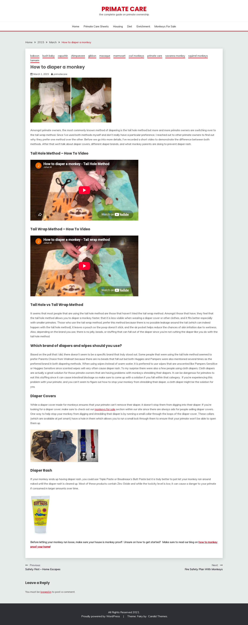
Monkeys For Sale (165, 26)
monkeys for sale (105, 409)
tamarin (34, 60)
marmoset (119, 55)
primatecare (60, 74)
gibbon (92, 55)
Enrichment (143, 26)
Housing (118, 26)
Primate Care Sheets (96, 26)
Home (75, 26)
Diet (129, 26)
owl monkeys (136, 55)
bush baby (49, 55)
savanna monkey (175, 55)
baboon (34, 55)
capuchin (63, 55)
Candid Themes (157, 616)
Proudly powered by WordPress (101, 616)
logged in (45, 591)
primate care (154, 55)
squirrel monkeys (198, 55)
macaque (104, 55)
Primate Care (124, 9)
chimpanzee (78, 55)
